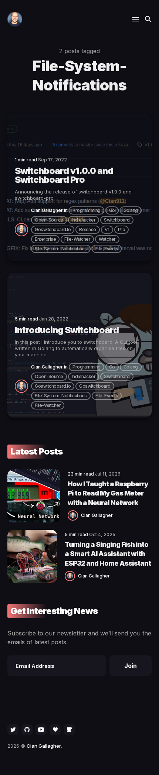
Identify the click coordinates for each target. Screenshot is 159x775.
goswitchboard (95, 386)
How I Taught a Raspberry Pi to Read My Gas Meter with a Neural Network (108, 493)
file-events (106, 248)
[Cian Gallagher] (23, 229)
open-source (49, 220)
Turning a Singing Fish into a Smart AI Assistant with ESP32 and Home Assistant (108, 554)
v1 (107, 229)
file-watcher (77, 239)
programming (86, 210)
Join (130, 665)
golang (131, 210)
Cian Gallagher (47, 210)
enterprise (45, 239)
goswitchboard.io (53, 229)
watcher (107, 239)
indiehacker (84, 220)
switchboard (117, 220)
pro (121, 229)
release (87, 229)
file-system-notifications (61, 248)
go (112, 210)
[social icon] (12, 729)
